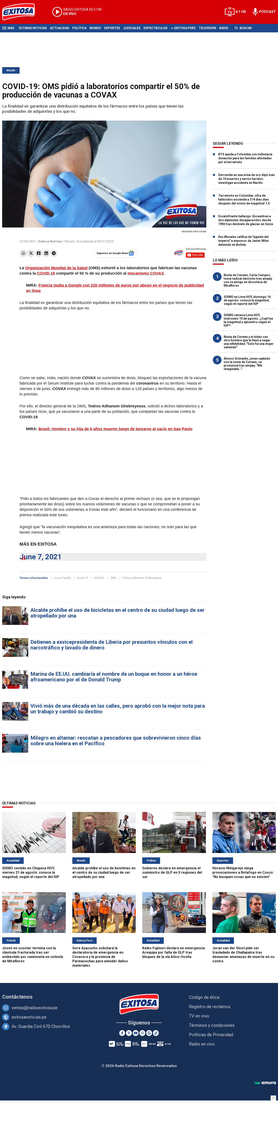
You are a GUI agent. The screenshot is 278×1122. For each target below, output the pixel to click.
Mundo (95, 28)
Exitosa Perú (185, 28)
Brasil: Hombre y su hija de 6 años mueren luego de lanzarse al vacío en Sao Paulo (115, 429)
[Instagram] (142, 1033)
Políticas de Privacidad (211, 1034)
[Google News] (149, 1033)
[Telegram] (54, 253)
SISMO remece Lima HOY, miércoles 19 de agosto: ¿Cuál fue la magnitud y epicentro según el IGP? (248, 320)
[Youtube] (136, 1033)
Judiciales (132, 28)
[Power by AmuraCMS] (265, 1083)
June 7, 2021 (41, 557)
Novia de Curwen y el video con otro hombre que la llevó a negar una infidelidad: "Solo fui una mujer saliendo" (249, 342)
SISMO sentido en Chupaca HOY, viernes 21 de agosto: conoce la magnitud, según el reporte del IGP (30, 872)
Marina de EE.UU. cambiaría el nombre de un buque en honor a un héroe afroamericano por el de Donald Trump (113, 677)
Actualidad (59, 28)
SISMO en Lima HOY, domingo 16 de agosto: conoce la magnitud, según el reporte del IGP (247, 300)
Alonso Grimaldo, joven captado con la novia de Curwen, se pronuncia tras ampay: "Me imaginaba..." (247, 364)
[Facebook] (38, 253)
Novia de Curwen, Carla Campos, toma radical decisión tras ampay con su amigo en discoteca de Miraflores (248, 280)
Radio (223, 28)
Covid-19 (82, 577)
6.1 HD (241, 12)
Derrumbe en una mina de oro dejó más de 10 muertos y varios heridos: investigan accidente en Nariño (246, 178)
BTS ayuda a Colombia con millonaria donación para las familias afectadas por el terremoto (245, 158)
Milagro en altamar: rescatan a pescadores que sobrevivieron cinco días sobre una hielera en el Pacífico (115, 741)
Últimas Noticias (33, 28)
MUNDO (99, 577)
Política (79, 28)
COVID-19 (46, 273)
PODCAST (267, 12)
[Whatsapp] (23, 253)
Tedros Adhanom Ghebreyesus (141, 577)
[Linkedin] (46, 253)
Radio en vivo (202, 1044)
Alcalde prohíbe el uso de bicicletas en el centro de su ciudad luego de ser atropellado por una (117, 613)
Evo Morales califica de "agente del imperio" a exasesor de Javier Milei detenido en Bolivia (243, 240)
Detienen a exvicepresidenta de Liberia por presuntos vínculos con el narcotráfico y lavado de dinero (111, 645)
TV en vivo (199, 1016)
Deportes (112, 28)
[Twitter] (31, 253)
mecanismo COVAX (145, 273)
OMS (113, 577)
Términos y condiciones (212, 1025)
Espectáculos (155, 28)
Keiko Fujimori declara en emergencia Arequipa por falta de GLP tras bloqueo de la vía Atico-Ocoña (173, 952)
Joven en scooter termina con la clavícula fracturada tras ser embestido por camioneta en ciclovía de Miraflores (32, 954)
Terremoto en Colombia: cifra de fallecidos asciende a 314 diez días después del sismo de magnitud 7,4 (244, 199)
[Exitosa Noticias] (21, 11)
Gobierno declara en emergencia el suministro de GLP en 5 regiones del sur (172, 872)
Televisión (207, 28)
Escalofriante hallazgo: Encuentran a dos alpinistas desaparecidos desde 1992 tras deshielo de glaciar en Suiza (245, 220)
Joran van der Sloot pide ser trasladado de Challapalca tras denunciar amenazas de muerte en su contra (243, 954)
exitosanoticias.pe (29, 1017)
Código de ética (204, 997)
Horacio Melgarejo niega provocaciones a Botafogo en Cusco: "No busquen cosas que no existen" (243, 872)
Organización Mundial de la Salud (56, 268)
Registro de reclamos (209, 1006)
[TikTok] (156, 1033)
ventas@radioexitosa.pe (35, 1007)
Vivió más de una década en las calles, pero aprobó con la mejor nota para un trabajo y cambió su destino (117, 709)
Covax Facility (62, 577)
